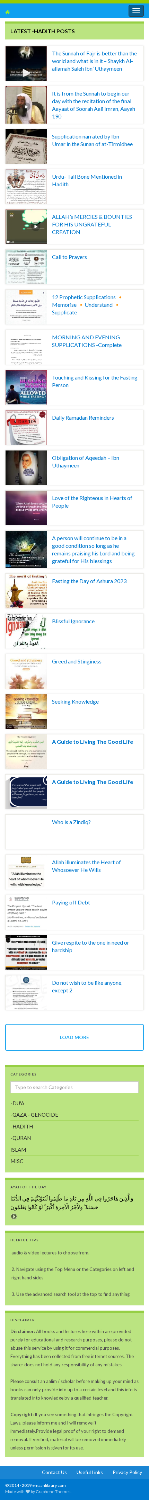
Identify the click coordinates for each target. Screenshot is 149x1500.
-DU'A (17, 1103)
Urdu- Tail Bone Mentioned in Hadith (87, 180)
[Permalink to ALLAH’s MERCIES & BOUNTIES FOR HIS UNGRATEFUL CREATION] (26, 226)
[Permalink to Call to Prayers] (26, 267)
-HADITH (21, 1126)
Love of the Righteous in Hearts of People (92, 501)
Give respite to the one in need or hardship (90, 946)
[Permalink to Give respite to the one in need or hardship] (26, 952)
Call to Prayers (69, 256)
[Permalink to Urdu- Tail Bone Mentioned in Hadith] (26, 186)
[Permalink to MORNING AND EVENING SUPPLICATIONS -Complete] (26, 347)
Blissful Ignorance (73, 621)
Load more (74, 1037)
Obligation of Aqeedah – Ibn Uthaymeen (85, 461)
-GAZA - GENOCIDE (34, 1114)
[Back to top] (15, 1484)
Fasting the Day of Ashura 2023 (89, 581)
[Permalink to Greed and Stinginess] (26, 671)
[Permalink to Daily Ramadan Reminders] (26, 427)
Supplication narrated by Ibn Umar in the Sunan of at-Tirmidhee (92, 140)
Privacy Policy (127, 1472)
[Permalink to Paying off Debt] (26, 912)
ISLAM (18, 1149)
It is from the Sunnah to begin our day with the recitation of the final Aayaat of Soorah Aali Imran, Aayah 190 (93, 104)
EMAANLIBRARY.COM (41, 12)
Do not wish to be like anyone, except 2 (87, 986)
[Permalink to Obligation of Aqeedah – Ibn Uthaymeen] (26, 467)
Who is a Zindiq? (71, 822)
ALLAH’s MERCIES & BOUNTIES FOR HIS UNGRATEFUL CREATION (92, 224)
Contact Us (54, 1472)
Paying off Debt (71, 902)
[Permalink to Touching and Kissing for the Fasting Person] (26, 387)
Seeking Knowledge (75, 701)
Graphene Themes (53, 1491)
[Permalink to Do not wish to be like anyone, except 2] (26, 992)
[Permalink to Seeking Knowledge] (26, 711)
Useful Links (90, 1472)
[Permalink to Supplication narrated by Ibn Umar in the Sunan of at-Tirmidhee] (26, 146)
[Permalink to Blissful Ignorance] (26, 631)
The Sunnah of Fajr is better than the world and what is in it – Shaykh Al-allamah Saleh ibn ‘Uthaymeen (94, 61)
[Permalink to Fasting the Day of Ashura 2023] (26, 591)
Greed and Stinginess (77, 661)
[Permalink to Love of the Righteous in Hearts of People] (26, 508)
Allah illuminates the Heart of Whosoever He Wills (86, 866)
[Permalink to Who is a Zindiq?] (26, 832)
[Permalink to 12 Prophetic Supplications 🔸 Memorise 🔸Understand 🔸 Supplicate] (26, 307)
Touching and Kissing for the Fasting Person (95, 381)
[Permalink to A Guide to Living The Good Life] (26, 751)
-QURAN (20, 1138)
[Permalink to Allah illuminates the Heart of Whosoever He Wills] (26, 872)
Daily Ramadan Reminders (83, 417)
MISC (16, 1161)
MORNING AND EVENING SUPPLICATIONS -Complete (87, 341)
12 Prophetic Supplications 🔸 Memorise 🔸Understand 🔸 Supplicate (88, 304)
